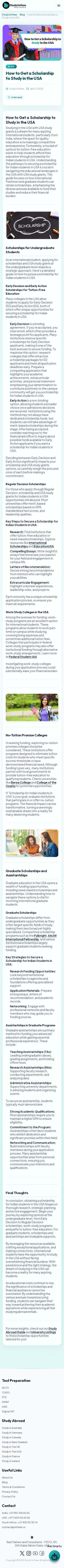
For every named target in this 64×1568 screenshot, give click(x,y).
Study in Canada (11, 1437)
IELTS (5, 1387)
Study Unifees (9, 14)
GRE (4, 1406)
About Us (7, 1477)
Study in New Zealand (14, 1442)
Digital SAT (8, 1411)
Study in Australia (12, 1427)
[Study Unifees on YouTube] (35, 1553)
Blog (22, 14)
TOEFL (6, 1392)
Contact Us (8, 1496)
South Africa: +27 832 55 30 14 (19, 1522)
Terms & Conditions (13, 1486)
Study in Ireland (11, 1460)
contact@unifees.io (13, 1527)
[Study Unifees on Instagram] (28, 1553)
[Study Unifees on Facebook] (42, 1553)
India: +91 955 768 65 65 (16, 1512)
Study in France (11, 1456)
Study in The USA (11, 1451)
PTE (4, 1397)
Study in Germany (12, 1432)
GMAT (5, 1401)
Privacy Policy (10, 1491)
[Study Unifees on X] (22, 1553)
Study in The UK (11, 1446)
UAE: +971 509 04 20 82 (16, 1517)
